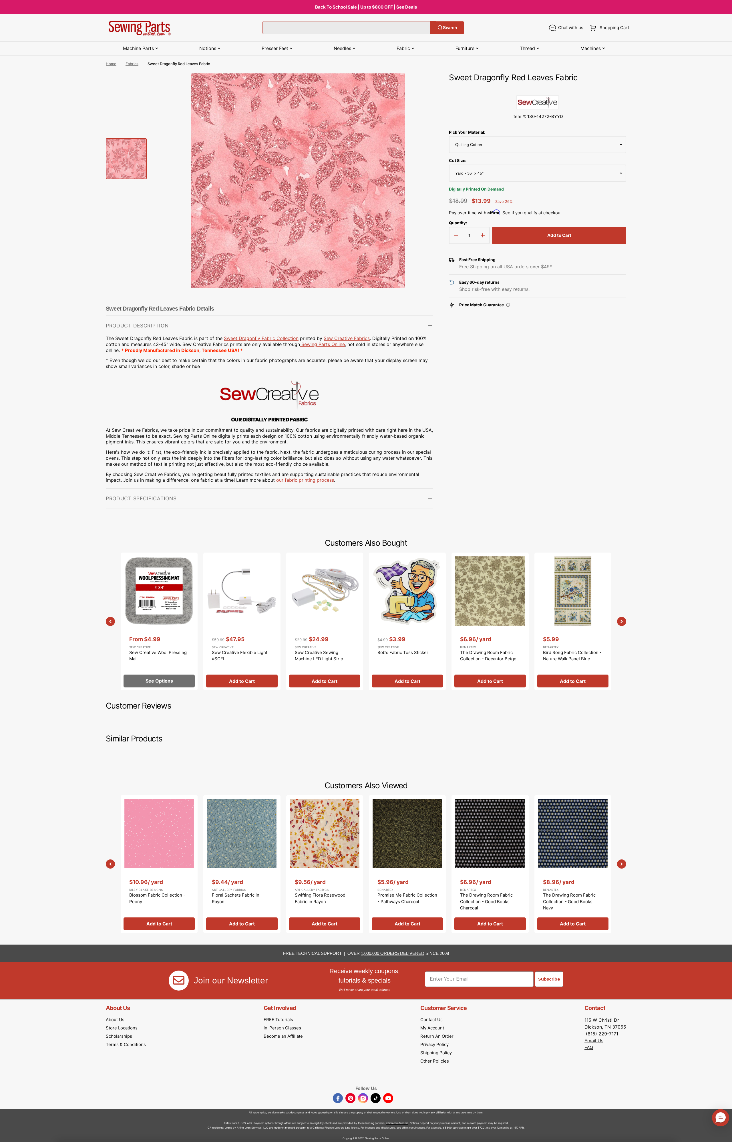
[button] (608, 27)
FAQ (588, 1047)
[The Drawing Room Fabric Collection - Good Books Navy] (572, 864)
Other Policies (434, 1061)
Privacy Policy (434, 1044)
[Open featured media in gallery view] (420, 86)
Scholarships (119, 1036)
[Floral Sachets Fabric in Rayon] (241, 864)
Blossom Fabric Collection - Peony (157, 898)
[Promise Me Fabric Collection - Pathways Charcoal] (407, 864)
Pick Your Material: (467, 132)
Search (450, 27)
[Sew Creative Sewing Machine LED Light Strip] (324, 621)
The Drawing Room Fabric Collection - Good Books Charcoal (486, 901)
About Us (115, 1019)
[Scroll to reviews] (537, 89)
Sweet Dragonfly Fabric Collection (261, 338)
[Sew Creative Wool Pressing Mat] (159, 621)
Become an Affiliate (283, 1036)
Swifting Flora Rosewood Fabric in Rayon (320, 898)
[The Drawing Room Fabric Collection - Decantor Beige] (489, 621)
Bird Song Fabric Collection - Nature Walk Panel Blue (572, 656)
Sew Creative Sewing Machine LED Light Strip (319, 656)
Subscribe (549, 979)
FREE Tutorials (278, 1019)
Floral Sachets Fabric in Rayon (235, 898)
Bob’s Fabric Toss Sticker (402, 652)
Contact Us (431, 1019)
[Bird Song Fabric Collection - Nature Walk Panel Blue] (572, 621)
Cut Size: (457, 160)
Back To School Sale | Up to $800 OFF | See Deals (366, 7)
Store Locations (122, 1028)
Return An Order (436, 1036)
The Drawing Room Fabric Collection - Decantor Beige (488, 656)
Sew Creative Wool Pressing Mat (158, 656)
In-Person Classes (282, 1028)
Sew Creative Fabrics (347, 338)
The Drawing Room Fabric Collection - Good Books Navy (569, 901)
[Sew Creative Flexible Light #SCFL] (241, 621)
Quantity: (458, 222)
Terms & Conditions (126, 1044)
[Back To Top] (723, 1133)
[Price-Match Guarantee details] (508, 305)
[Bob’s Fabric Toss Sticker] (407, 621)
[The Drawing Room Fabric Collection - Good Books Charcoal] (489, 864)
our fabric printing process (305, 480)
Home (111, 63)
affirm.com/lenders (397, 1123)
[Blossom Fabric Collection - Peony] (159, 864)
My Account (432, 1028)
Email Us (593, 1040)
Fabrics (132, 63)
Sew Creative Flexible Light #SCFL (239, 656)
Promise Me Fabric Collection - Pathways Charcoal (407, 898)
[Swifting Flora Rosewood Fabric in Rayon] (324, 864)
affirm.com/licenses (413, 1127)
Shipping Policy (436, 1052)
